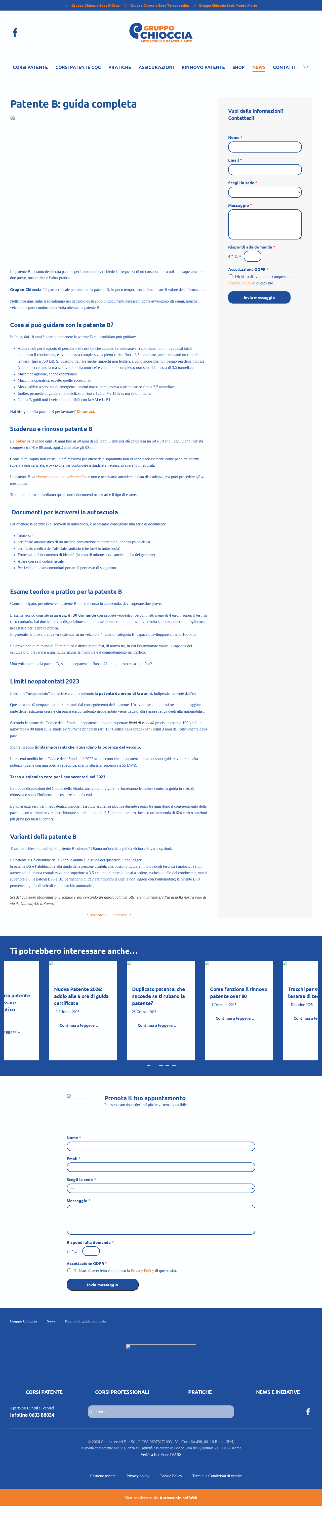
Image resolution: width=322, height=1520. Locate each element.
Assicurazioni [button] (156, 67)
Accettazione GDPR (248, 269)
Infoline (32, 1414)
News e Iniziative (278, 1392)
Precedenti (98, 915)
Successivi (119, 915)
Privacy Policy (239, 283)
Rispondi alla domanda (251, 247)
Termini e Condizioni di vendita (217, 1476)
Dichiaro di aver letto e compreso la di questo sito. (125, 1270)
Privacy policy (138, 1476)
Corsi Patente (44, 1392)
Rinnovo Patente (203, 67)
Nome (235, 137)
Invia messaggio (259, 297)
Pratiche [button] (119, 67)
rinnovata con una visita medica (62, 477)
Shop (238, 67)
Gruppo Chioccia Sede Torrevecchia (159, 5)
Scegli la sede (242, 182)
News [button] (258, 67)
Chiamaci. (86, 411)
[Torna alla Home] (161, 33)
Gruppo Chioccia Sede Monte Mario (228, 5)
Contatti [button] (284, 67)
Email (235, 160)
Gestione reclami (103, 1476)
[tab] (148, 1065)
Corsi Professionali (122, 1392)
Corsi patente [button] (30, 67)
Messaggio (240, 205)
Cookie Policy (170, 1476)
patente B (24, 441)
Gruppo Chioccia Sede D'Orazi (95, 5)
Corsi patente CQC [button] (78, 67)
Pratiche (200, 1392)
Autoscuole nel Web (178, 1497)
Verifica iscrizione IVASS (161, 1454)
